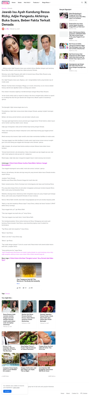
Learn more (16, 387)
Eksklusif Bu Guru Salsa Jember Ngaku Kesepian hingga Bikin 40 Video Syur (77, 25)
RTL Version (83, 393)
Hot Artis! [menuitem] (27, 2)
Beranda (4, 8)
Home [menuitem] (13, 2)
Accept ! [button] (7, 391)
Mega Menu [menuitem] (45, 2)
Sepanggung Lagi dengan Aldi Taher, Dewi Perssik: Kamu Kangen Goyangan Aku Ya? (77, 66)
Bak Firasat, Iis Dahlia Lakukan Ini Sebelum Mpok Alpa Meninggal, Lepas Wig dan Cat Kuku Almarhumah (77, 46)
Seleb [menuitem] (19, 2)
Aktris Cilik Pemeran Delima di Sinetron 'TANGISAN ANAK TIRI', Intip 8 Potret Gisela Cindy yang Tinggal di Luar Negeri (77, 35)
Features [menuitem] (36, 2)
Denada (10, 8)
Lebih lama (51, 376)
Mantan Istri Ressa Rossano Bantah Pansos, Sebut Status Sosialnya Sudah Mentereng (28, 318)
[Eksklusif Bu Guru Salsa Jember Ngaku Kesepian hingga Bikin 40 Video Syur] (64, 26)
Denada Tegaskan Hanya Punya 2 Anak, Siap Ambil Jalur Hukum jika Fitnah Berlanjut (46, 318)
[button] (82, 2)
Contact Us (75, 393)
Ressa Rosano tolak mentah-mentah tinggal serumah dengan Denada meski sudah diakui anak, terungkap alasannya (9, 319)
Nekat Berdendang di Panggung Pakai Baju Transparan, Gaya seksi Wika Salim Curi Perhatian (77, 16)
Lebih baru (6, 376)
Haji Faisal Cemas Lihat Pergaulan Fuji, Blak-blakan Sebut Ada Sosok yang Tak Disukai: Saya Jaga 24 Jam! (77, 56)
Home (62, 393)
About (68, 393)
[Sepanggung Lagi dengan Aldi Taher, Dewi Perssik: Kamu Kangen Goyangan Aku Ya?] (64, 66)
